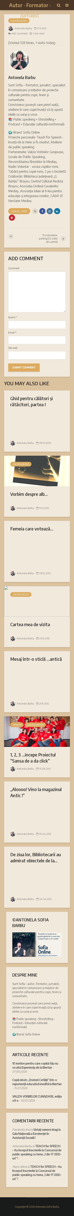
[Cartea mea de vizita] (37, 601)
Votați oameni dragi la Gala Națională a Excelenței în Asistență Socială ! (36, 1133)
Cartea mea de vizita (30, 624)
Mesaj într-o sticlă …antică (36, 659)
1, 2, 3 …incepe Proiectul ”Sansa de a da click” (33, 758)
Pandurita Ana (21, 1129)
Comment (13, 268)
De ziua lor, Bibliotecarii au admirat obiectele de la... (35, 857)
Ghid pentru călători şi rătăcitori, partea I (31, 401)
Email (12, 332)
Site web (12, 348)
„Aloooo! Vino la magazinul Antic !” (36, 792)
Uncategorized (18, 21)
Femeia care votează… (31, 528)
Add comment (20, 33)
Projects (17, 725)
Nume (12, 317)
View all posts (19, 211)
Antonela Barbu (23, 28)
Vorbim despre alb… (29, 494)
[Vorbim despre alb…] (37, 471)
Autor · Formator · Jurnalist (30, 10)
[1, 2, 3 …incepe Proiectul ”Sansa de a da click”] (37, 731)
